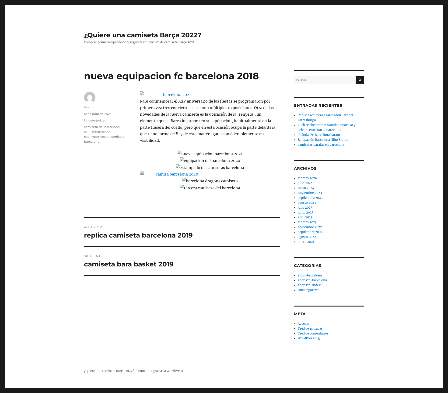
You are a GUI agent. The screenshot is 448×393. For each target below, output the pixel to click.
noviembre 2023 (310, 193)
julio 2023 (305, 208)
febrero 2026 (307, 178)
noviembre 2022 (310, 227)
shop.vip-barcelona (312, 280)
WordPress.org (309, 338)
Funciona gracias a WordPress (160, 371)
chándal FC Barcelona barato (319, 135)
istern (88, 107)
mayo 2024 (306, 188)
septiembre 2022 (310, 232)
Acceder (304, 324)
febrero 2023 (307, 222)
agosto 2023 (307, 203)
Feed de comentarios (313, 333)
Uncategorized (95, 120)
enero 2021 (306, 242)
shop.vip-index (309, 285)
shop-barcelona (310, 275)
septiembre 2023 (310, 198)
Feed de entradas (310, 329)
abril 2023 (305, 217)
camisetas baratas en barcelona (321, 145)
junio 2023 (305, 212)
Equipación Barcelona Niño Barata (323, 140)
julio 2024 (305, 183)
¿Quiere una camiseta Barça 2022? (142, 35)
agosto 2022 (307, 237)
